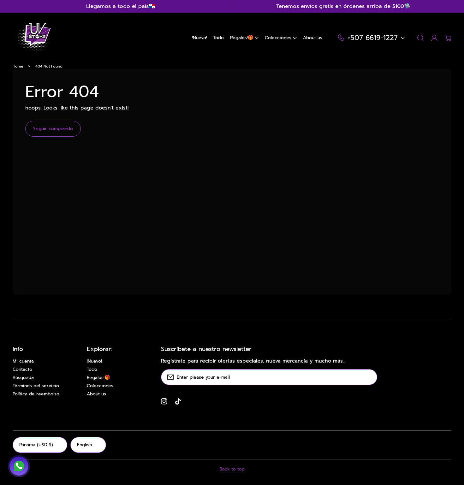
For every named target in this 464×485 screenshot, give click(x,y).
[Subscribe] (369, 377)
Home (18, 66)
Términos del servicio (36, 386)
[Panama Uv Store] (32, 38)
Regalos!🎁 (98, 378)
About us (96, 394)
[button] (244, 38)
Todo (92, 369)
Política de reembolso (36, 394)
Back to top (232, 469)
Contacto (22, 369)
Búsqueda (23, 378)
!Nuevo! (94, 361)
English (84, 444)
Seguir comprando (53, 128)
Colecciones (100, 386)
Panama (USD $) (36, 444)
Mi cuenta (23, 361)
